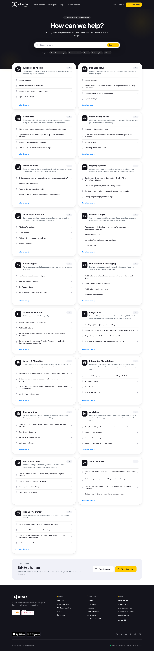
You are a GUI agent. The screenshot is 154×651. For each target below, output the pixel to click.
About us (60, 601)
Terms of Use (123, 601)
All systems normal (117, 645)
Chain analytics (97, 53)
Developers (52, 5)
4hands (107, 53)
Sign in (121, 4)
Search (112, 45)
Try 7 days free (133, 4)
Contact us (61, 615)
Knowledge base (63, 604)
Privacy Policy (123, 604)
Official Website (39, 5)
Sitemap (139, 645)
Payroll (86, 53)
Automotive (91, 615)
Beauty (90, 601)
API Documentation (64, 608)
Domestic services (94, 619)
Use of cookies (123, 615)
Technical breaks (74, 53)
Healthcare (91, 604)
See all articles (21, 105)
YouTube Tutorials (73, 5)
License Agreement (125, 608)
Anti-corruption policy (126, 611)
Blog (61, 5)
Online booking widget (58, 53)
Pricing (59, 611)
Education (91, 608)
